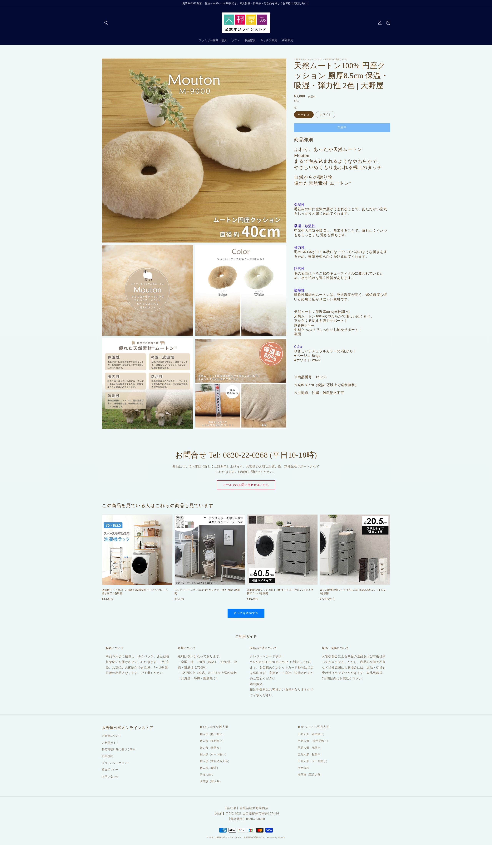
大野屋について (111, 735)
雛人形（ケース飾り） (214, 754)
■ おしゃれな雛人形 (214, 726)
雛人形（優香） (209, 767)
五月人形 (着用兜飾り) (313, 740)
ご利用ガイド (110, 742)
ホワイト (325, 114)
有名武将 (303, 767)
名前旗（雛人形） (211, 781)
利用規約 (107, 756)
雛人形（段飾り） (211, 747)
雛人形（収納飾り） (212, 740)
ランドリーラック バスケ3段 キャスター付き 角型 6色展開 (207, 591)
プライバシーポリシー (116, 762)
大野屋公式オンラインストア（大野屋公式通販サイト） (240, 837)
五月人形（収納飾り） (312, 734)
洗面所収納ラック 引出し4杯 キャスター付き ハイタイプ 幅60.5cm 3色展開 (280, 591)
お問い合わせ (110, 776)
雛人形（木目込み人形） (215, 761)
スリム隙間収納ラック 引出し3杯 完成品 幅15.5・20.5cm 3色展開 (353, 591)
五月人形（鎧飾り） (310, 754)
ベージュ (304, 114)
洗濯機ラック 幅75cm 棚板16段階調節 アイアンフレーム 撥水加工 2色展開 (135, 591)
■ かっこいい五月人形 (314, 726)
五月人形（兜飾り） (310, 747)
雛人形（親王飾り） (212, 734)
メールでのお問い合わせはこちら (246, 484)
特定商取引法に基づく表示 (118, 749)
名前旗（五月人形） (310, 774)
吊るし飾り (207, 774)
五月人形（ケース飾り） (313, 761)
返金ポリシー (110, 769)
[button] (106, 23)
